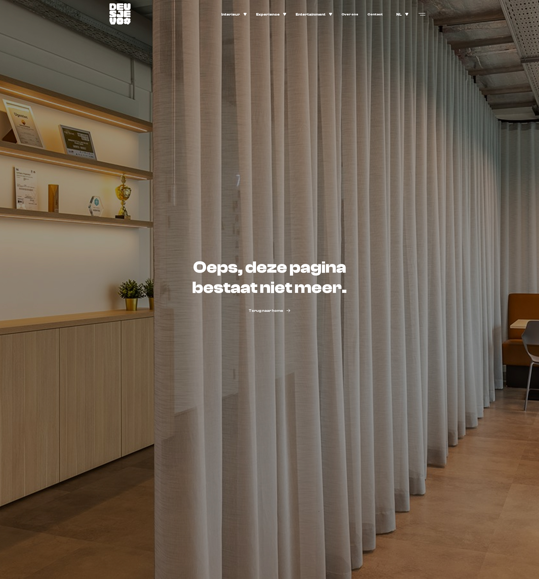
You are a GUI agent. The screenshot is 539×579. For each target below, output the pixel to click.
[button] (234, 14)
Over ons (350, 14)
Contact (375, 14)
